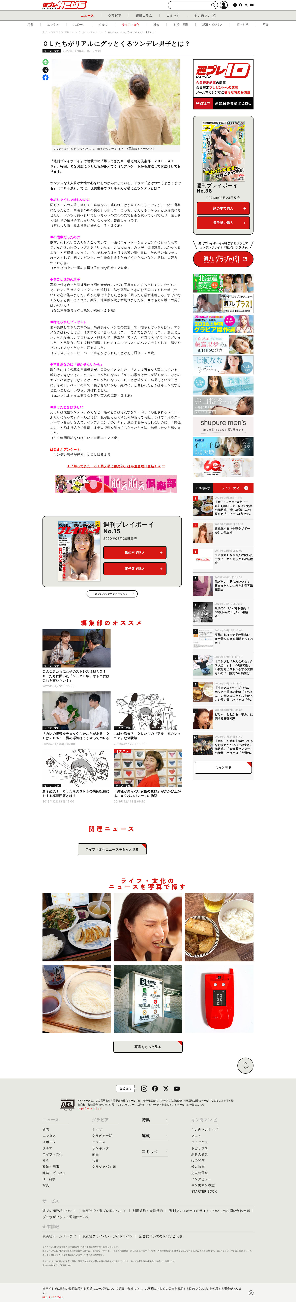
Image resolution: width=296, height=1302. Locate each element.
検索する (213, 5)
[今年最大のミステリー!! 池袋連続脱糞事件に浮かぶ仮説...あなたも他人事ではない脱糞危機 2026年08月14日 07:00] (148, 999)
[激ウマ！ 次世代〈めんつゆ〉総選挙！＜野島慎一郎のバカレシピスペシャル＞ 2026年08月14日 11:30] (76, 999)
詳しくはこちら (52, 1297)
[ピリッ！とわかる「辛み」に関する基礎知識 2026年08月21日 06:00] (148, 927)
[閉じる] (251, 1292)
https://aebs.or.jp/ (90, 1108)
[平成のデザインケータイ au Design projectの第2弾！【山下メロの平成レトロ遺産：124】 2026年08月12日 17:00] (219, 999)
